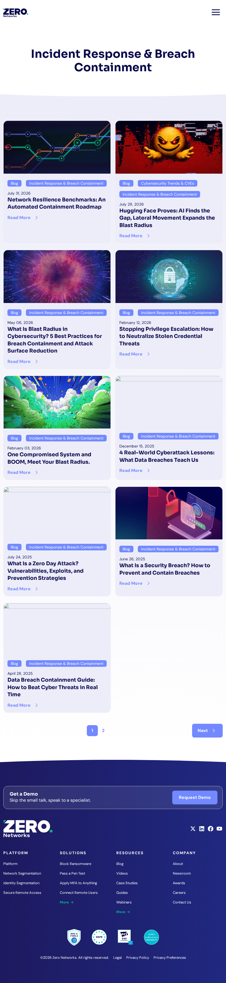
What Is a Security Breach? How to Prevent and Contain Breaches (164, 569)
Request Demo (195, 797)
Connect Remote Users (79, 892)
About (178, 863)
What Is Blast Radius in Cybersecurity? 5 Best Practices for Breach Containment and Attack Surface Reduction (54, 340)
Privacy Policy (137, 957)
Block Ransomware (75, 863)
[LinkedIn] (201, 830)
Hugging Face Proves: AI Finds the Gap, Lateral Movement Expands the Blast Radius (167, 217)
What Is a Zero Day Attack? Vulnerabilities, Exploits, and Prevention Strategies (45, 570)
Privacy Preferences (170, 957)
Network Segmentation (22, 873)
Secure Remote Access (22, 892)
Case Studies (127, 883)
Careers (179, 892)
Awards (179, 883)
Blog (119, 863)
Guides (122, 892)
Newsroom (182, 873)
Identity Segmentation (21, 883)
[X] (193, 830)
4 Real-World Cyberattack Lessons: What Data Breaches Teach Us (166, 456)
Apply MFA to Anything (78, 883)
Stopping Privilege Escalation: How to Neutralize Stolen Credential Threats (166, 336)
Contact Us (182, 902)
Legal (117, 957)
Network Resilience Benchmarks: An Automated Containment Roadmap (56, 203)
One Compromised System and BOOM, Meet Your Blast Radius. (49, 458)
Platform (10, 863)
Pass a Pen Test (72, 873)
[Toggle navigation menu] (216, 12)
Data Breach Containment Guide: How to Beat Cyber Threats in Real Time (52, 687)
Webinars (124, 902)
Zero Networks (15, 12)
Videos (122, 873)
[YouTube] (219, 830)
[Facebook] (210, 830)
